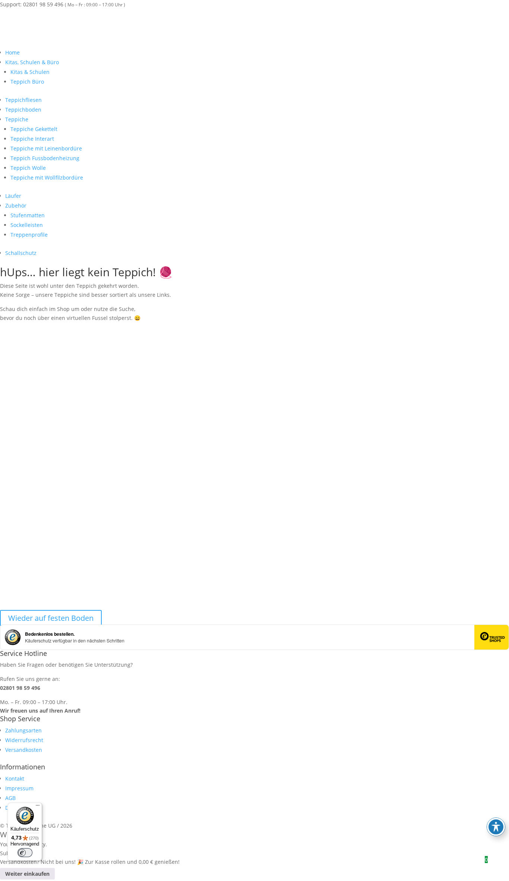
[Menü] (37, 807)
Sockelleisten (26, 224)
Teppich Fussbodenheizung (44, 158)
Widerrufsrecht (24, 740)
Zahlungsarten (23, 730)
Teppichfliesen (23, 99)
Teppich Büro (27, 81)
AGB (10, 797)
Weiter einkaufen (27, 873)
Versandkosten (23, 749)
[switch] (25, 852)
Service (499, 13)
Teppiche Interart (32, 138)
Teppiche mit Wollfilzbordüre (46, 177)
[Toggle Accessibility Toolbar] (496, 827)
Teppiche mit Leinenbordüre (46, 148)
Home (12, 52)
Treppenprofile (29, 234)
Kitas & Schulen (30, 71)
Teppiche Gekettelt (33, 129)
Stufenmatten (27, 215)
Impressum (19, 788)
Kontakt (14, 778)
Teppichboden (23, 109)
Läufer (13, 195)
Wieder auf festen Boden (51, 618)
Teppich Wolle (28, 167)
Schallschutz (21, 252)
